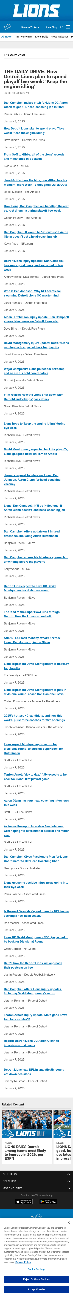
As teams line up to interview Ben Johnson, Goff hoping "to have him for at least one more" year (36, 831)
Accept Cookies (36, 1289)
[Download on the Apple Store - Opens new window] (23, 1202)
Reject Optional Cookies (36, 1279)
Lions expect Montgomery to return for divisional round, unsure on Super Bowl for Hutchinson (33, 748)
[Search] (61, 27)
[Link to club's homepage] (7, 25)
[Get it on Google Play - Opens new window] (48, 1203)
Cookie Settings (36, 1269)
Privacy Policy (23, 1262)
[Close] (69, 1222)
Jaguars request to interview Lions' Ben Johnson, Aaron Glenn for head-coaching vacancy (32, 479)
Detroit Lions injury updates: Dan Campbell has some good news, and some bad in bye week (34, 265)
